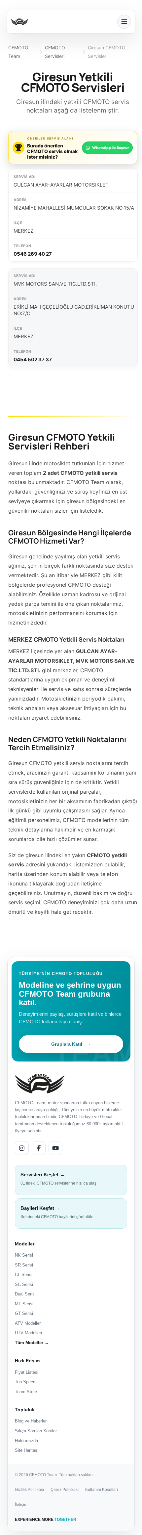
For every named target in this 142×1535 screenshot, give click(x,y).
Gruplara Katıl (71, 1044)
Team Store (26, 1391)
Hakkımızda (26, 1440)
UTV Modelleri (28, 1332)
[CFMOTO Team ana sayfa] (39, 1083)
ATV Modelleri (28, 1323)
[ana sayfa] (62, 21)
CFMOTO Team (18, 52)
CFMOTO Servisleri (55, 52)
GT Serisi (24, 1313)
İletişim (21, 1504)
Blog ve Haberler (31, 1421)
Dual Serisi (25, 1294)
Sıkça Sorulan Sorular (36, 1430)
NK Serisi (24, 1255)
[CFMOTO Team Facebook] (39, 1148)
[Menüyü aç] (124, 22)
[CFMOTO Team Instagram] (22, 1148)
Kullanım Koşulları (101, 1489)
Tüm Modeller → (32, 1342)
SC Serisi (24, 1284)
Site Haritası (27, 1450)
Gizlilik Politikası (29, 1489)
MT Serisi (24, 1303)
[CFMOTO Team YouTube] (55, 1148)
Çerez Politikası (65, 1489)
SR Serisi (24, 1265)
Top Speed (25, 1381)
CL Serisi (23, 1274)
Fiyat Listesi (26, 1372)
